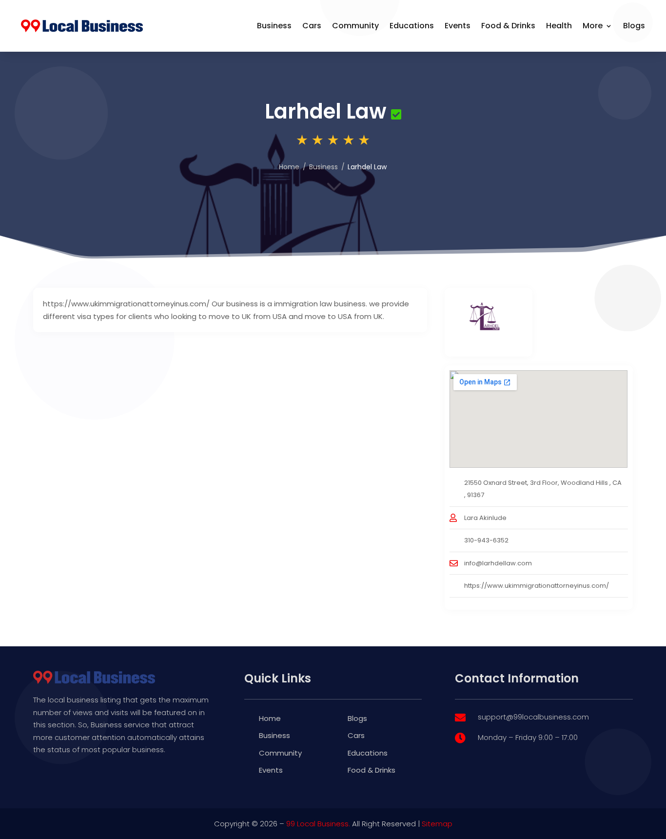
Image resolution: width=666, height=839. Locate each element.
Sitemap (437, 824)
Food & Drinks (508, 25)
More (593, 25)
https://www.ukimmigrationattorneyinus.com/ (536, 585)
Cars (311, 25)
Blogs (634, 25)
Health (559, 25)
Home (289, 167)
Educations (412, 25)
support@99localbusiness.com (533, 717)
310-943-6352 (486, 540)
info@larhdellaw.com (498, 563)
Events (457, 25)
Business (274, 25)
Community (355, 25)
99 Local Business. (318, 824)
